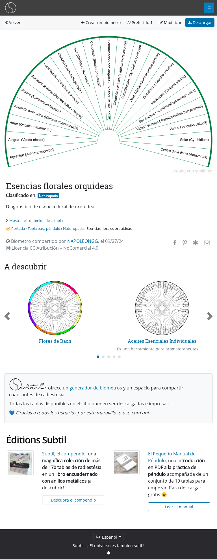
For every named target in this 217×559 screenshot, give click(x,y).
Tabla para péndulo (44, 228)
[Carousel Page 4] (114, 356)
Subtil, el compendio (64, 454)
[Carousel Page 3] (108, 356)
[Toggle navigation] (209, 8)
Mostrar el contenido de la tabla (36, 220)
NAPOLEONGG (82, 241)
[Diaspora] (195, 243)
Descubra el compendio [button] (73, 500)
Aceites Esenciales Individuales (162, 341)
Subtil (78, 545)
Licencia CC (54, 248)
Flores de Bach (55, 341)
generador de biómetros (96, 388)
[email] (206, 243)
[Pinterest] (184, 243)
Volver (14, 22)
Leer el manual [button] (179, 506)
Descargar (202, 22)
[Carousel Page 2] (103, 356)
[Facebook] (175, 243)
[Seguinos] (108, 552)
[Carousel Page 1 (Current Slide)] (98, 356)
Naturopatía (48, 195)
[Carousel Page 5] (119, 356)
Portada (18, 228)
